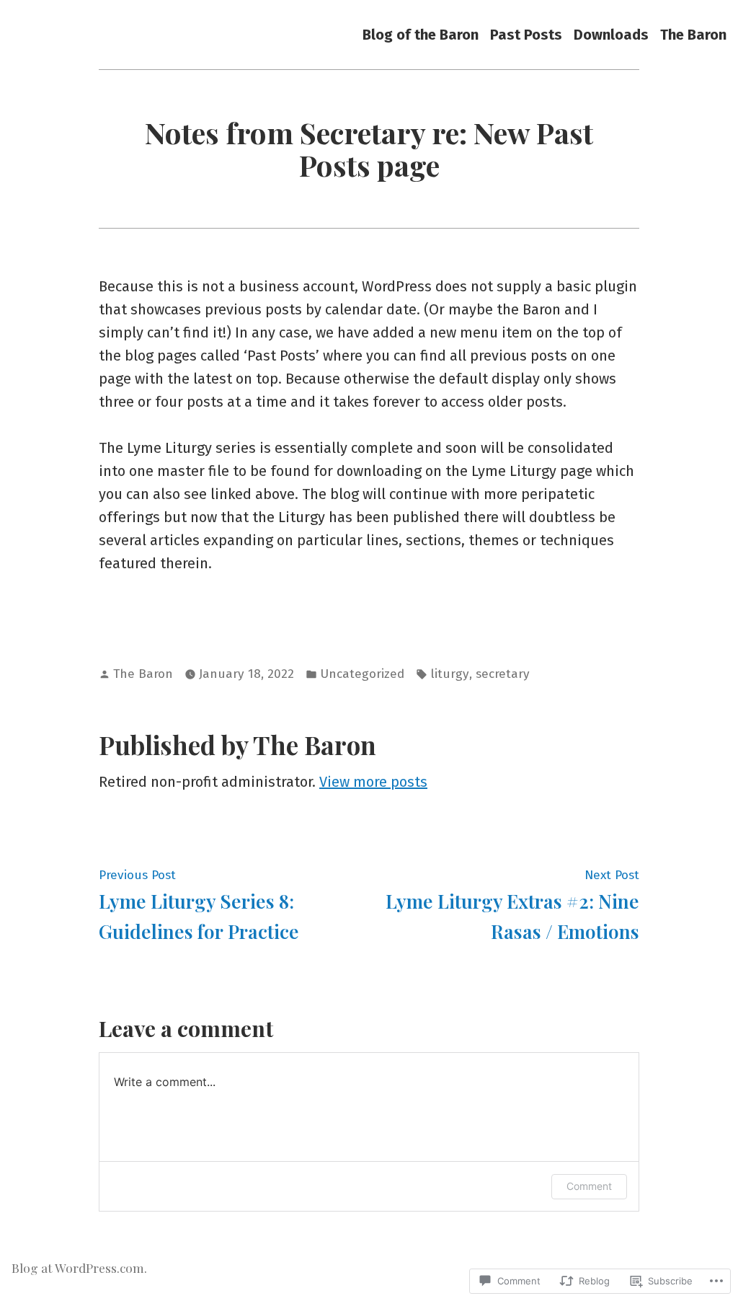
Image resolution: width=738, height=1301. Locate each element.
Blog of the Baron (421, 34)
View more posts (373, 781)
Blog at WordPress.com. (79, 1267)
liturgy (449, 674)
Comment (589, 1186)
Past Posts (526, 34)
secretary (503, 674)
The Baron (693, 34)
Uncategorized (362, 674)
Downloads (611, 34)
